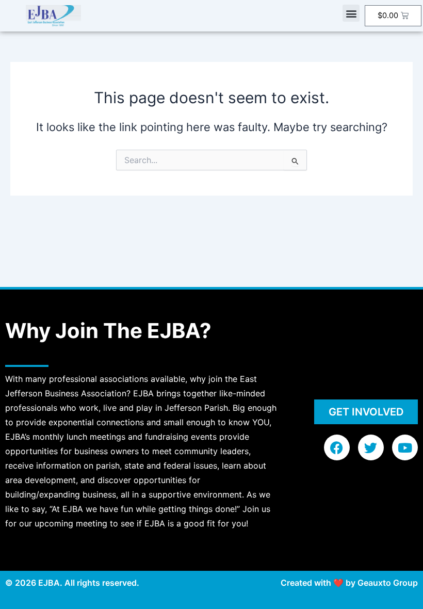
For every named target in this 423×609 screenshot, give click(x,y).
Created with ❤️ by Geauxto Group (349, 583)
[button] (351, 13)
